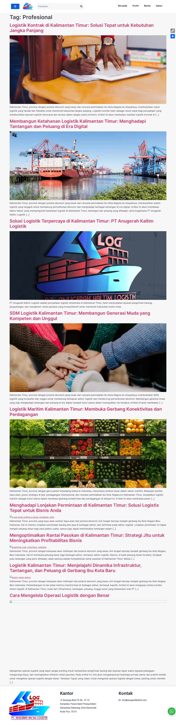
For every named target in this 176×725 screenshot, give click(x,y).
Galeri (159, 6)
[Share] (172, 36)
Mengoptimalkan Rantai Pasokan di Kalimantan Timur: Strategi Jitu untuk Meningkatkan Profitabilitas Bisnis (87, 538)
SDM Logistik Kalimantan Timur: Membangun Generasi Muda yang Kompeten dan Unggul (80, 315)
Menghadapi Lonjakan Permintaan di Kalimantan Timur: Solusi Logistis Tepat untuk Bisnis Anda (84, 507)
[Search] (81, 6)
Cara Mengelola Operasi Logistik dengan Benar (60, 595)
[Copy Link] (172, 30)
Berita (147, 6)
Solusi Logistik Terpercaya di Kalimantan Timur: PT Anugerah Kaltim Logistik (82, 223)
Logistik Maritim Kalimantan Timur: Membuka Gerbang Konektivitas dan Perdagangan (86, 411)
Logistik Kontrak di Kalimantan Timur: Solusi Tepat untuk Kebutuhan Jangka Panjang (82, 28)
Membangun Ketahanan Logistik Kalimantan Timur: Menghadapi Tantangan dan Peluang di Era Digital (78, 123)
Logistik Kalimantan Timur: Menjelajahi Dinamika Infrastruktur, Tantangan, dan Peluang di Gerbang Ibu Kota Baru (75, 568)
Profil (136, 6)
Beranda (122, 6)
